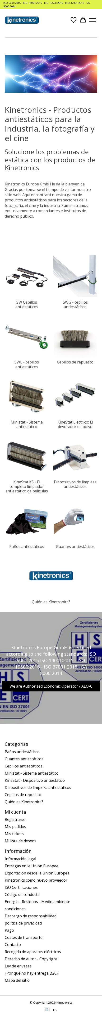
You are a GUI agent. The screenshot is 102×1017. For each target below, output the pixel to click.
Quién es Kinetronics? (51, 601)
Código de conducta (22, 894)
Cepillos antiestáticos (23, 766)
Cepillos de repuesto (75, 362)
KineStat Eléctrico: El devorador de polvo (75, 424)
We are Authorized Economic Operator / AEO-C (51, 686)
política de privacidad (23, 923)
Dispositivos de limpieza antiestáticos (75, 484)
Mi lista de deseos (20, 840)
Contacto (13, 944)
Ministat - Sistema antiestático (27, 424)
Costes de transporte (23, 937)
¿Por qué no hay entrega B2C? (31, 973)
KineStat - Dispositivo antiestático (35, 780)
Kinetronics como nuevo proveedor (36, 880)
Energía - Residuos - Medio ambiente (37, 901)
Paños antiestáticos (26, 546)
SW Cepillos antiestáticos (26, 304)
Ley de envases (18, 966)
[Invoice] (47, 1009)
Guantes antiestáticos (75, 546)
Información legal (20, 858)
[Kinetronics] (22, 20)
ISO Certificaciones (21, 887)
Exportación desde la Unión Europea (37, 873)
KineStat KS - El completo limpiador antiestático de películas (26, 486)
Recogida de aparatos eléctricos (33, 951)
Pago (9, 930)
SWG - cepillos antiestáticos (75, 304)
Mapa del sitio (17, 980)
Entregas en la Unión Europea (31, 866)
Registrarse (15, 819)
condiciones (15, 908)
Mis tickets (14, 833)
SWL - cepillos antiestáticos (26, 364)
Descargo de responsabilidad (30, 916)
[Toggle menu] (92, 20)
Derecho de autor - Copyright (31, 958)
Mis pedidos (15, 826)
